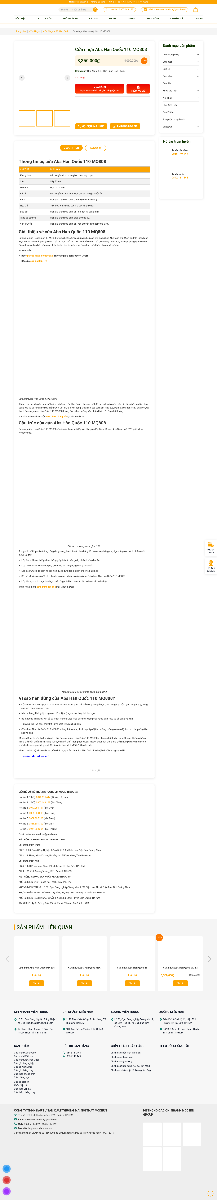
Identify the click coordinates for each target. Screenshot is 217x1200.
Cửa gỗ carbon (21, 1081)
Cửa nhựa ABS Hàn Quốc (26, 1059)
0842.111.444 (74, 1052)
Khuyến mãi (176, 18)
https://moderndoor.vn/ (40, 1128)
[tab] (71, 148)
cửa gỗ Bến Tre (38, 261)
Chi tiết (36, 983)
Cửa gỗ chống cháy (24, 1070)
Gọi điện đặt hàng (93, 126)
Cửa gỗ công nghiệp (24, 1063)
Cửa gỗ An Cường (23, 1066)
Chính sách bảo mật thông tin (126, 1052)
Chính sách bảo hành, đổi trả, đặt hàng (130, 1066)
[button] (67, 78)
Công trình (152, 18)
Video (131, 18)
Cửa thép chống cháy (24, 1073)
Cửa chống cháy (171, 54)
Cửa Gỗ (166, 69)
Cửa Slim (167, 83)
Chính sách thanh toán (122, 1057)
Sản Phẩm (119, 71)
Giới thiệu (20, 18)
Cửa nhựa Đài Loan (23, 1056)
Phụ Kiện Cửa (170, 105)
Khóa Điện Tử (70, 18)
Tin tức (113, 18)
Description (71, 147)
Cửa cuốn (167, 61)
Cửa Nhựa (168, 76)
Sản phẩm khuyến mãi (174, 119)
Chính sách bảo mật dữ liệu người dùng (131, 1070)
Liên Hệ (199, 18)
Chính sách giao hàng (121, 1061)
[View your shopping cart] (195, 9)
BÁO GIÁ (93, 18)
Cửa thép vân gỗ (22, 1088)
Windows (167, 126)
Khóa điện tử (20, 1085)
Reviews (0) (95, 147)
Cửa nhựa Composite (25, 1052)
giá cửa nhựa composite (39, 255)
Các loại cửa (44, 18)
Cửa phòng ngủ (22, 1077)
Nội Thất (167, 97)
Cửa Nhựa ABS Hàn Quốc (100, 71)
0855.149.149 (74, 1056)
